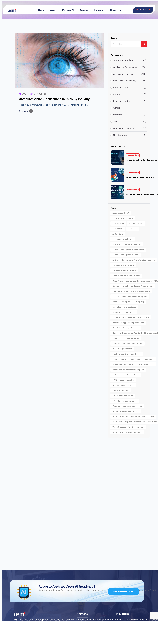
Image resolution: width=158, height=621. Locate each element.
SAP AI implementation (122, 395)
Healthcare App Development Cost (128, 322)
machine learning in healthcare (126, 354)
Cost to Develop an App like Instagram (129, 296)
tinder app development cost (125, 411)
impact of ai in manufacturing (125, 338)
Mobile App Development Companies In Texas (133, 364)
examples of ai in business (124, 307)
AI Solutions (117, 234)
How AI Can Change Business (125, 328)
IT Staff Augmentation (122, 348)
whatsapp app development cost (127, 432)
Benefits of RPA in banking (124, 270)
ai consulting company (122, 218)
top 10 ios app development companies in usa (133, 416)
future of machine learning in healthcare (130, 317)
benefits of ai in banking (123, 265)
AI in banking (118, 223)
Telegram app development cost (127, 406)
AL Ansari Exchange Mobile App (126, 244)
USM (24, 94)
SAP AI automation (120, 390)
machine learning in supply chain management (133, 359)
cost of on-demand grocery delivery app (131, 291)
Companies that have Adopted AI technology (132, 286)
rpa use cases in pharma (123, 385)
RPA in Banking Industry (123, 380)
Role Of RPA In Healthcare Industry (141, 177)
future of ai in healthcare (123, 312)
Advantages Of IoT (120, 213)
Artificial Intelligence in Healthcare (128, 249)
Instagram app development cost (127, 343)
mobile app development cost (125, 375)
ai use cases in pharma (122, 239)
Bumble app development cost (126, 275)
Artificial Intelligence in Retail (125, 255)
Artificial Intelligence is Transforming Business (133, 260)
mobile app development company (128, 369)
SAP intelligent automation (124, 401)
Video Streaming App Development (128, 427)
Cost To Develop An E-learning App (128, 302)
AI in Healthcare (136, 223)
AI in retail (132, 228)
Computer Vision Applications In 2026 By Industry (54, 99)
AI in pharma (118, 228)
